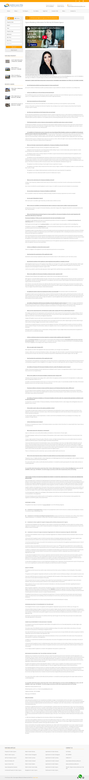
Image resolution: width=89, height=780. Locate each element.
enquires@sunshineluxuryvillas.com (73, 760)
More (63, 11)
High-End (45, 11)
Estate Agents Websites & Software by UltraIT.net (22, 777)
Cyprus (11, 18)
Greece (18, 18)
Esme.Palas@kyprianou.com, (68, 76)
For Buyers (25, 11)
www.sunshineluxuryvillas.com (72, 764)
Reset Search (14, 50)
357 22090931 (68, 754)
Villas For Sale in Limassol (30, 760)
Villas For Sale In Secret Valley (31, 767)
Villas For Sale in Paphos (30, 764)
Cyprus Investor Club (9, 764)
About (15, 11)
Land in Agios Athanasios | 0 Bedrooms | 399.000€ (16, 60)
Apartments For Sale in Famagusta (53, 754)
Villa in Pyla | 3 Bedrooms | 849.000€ (17, 89)
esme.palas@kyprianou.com (47, 689)
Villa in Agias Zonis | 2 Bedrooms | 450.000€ (16, 96)
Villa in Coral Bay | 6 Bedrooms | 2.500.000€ (16, 76)
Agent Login (35, 777)
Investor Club (55, 11)
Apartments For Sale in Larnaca (52, 757)
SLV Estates (68, 751)
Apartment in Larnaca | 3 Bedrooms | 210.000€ (17, 104)
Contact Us (73, 11)
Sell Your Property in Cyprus (10, 757)
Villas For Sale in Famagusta (31, 754)
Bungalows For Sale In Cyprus (31, 770)
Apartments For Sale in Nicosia (52, 751)
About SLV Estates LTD (9, 760)
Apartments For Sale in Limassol (52, 760)
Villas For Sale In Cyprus (10, 754)
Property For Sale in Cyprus (10, 751)
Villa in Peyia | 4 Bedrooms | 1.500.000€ (16, 68)
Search (14, 47)
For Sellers (36, 11)
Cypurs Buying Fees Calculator (11, 767)
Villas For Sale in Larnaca (30, 757)
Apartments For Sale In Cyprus (52, 767)
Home (8, 11)
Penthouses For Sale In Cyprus (52, 770)
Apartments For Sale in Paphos (52, 764)
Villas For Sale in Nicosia (30, 751)
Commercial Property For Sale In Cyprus (13, 770)
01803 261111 (68, 757)
